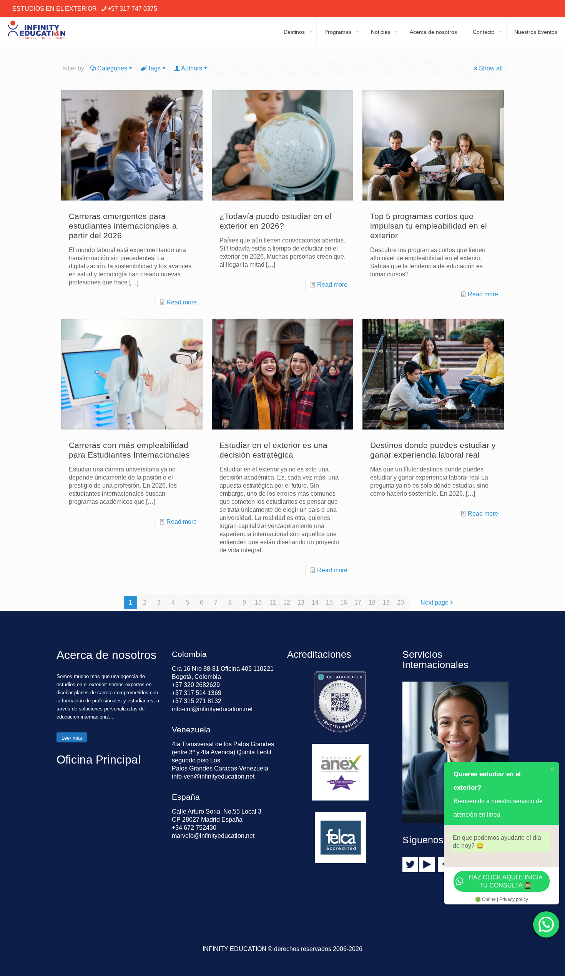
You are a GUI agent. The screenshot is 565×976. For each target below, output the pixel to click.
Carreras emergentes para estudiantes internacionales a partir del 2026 (123, 226)
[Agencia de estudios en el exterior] (36, 32)
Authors (191, 68)
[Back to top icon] (528, 960)
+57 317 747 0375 (132, 8)
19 (386, 602)
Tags (154, 68)
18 (372, 602)
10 (258, 602)
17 (357, 602)
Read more (181, 302)
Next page (434, 602)
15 (329, 602)
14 (315, 602)
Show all (491, 68)
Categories (112, 68)
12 (286, 602)
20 (400, 602)
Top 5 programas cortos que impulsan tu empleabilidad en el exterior (428, 226)
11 (272, 602)
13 (300, 602)
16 (343, 602)
